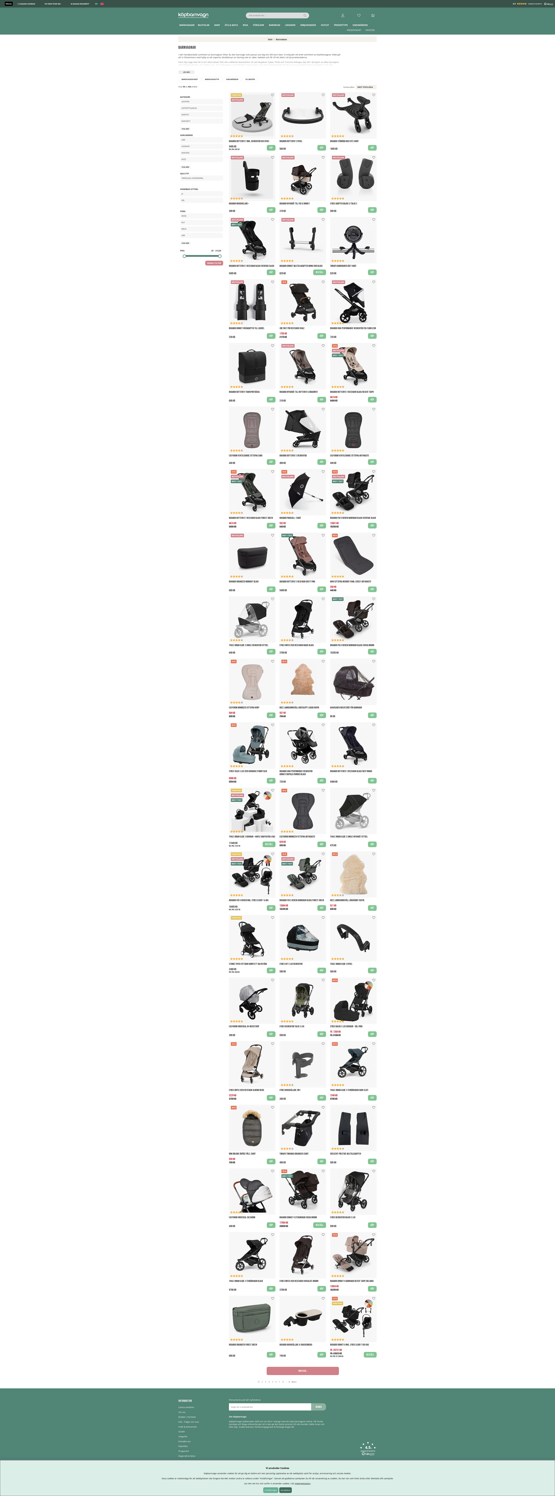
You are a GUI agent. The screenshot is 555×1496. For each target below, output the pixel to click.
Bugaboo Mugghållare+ (239, 203)
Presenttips (341, 25)
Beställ (269, 844)
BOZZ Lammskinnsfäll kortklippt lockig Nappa (299, 707)
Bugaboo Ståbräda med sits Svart (344, 141)
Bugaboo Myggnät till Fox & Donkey (295, 203)
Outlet (325, 25)
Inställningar (271, 1490)
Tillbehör (250, 79)
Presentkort (354, 30)
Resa (245, 25)
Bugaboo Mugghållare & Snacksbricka (296, 1344)
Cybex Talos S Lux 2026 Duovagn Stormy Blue (248, 771)
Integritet (182, 1436)
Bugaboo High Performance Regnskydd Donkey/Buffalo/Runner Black (296, 773)
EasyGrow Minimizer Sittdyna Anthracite (297, 836)
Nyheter (370, 30)
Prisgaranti (183, 1451)
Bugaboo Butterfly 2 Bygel (291, 141)
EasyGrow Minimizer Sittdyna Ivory (244, 707)
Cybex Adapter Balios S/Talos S (343, 203)
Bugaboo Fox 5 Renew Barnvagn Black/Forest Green (302, 900)
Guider (181, 1431)
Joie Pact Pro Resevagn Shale (292, 328)
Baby (217, 25)
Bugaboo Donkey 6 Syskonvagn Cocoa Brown (298, 1217)
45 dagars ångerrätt (80, 4)
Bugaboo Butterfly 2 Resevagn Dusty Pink (297, 581)
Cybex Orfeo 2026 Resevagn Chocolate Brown (299, 1281)
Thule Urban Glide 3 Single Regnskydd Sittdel (248, 645)
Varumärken (360, 25)
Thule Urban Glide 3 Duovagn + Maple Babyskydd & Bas (252, 836)
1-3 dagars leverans (26, 4)
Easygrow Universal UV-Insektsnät (244, 1026)
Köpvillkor (183, 1446)
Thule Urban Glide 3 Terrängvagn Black (246, 1281)
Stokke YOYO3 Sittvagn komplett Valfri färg (248, 964)
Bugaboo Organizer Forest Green (243, 1344)
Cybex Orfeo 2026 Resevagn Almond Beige (246, 1090)
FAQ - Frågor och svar (188, 1421)
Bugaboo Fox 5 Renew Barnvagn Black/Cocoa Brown (352, 645)
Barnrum (274, 25)
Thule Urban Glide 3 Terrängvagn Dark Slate (349, 1090)
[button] (533, 4)
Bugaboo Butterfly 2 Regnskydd (293, 455)
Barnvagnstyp (212, 79)
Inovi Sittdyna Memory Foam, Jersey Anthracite (350, 581)
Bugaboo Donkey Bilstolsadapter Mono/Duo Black (301, 265)
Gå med (319, 1406)
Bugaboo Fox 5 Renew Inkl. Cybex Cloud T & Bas (249, 900)
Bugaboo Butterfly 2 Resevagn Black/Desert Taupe (352, 391)
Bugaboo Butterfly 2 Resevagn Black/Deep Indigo (351, 771)
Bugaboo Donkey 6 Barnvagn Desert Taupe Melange (352, 1281)
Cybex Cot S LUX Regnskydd (291, 964)
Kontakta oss (184, 1441)
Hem (270, 39)
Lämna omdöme (186, 1407)
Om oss (182, 1412)
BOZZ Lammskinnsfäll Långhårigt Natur (347, 900)
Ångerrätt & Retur (187, 1456)
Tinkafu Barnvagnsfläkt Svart (343, 265)
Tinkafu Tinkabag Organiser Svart (294, 1153)
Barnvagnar (187, 25)
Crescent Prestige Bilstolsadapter (345, 1153)
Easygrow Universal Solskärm (242, 1217)
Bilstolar (203, 25)
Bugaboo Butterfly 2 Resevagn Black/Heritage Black (251, 265)
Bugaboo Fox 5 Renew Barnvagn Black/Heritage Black (353, 517)
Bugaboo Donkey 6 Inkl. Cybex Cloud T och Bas (349, 1344)
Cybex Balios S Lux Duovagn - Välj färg (346, 1026)
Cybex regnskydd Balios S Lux (342, 1217)
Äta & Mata (231, 25)
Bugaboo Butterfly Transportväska (244, 391)
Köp (271, 147)
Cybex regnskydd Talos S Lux (292, 1026)
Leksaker (290, 25)
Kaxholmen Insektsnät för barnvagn (346, 707)
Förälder (258, 25)
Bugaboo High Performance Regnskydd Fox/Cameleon (353, 328)
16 (289, 1382)
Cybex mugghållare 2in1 (290, 1090)
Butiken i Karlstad (187, 1417)
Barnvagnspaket (190, 79)
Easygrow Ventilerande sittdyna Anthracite (349, 455)
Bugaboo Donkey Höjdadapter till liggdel (246, 328)
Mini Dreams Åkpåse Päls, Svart (242, 1153)
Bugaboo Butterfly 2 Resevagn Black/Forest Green (251, 517)
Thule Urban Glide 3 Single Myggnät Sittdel (349, 836)
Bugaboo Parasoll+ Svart (290, 517)
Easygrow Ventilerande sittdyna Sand (245, 455)
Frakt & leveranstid (187, 1426)
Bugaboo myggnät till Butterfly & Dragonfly (299, 391)
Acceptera (285, 1490)
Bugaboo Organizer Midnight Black (244, 581)
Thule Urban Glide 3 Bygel (341, 964)
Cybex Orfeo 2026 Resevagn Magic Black (297, 645)
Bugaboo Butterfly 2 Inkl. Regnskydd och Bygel (249, 141)
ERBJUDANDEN (308, 25)
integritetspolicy (302, 1483)
